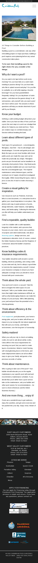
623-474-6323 (22, 452)
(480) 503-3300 (22, 439)
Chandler (10, 477)
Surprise (28, 473)
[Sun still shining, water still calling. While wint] (30, 422)
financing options (8, 235)
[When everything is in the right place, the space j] (8, 422)
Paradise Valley (10, 469)
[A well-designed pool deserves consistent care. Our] (2, 422)
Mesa (10, 480)
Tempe (28, 462)
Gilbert (10, 473)
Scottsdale (10, 466)
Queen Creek (28, 466)
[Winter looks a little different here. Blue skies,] (35, 422)
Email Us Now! (21, 441)
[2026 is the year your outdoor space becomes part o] (24, 422)
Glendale (27, 469)
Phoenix (10, 462)
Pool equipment (7, 316)
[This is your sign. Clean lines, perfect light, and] (13, 422)
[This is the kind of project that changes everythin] (19, 422)
